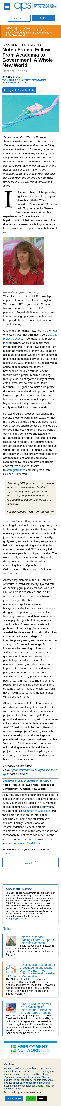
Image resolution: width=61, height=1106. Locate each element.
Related (9, 928)
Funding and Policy (20, 80)
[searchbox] (19, 18)
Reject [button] (42, 1098)
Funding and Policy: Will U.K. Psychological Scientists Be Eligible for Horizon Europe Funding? (36, 1008)
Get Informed (39, 80)
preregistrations (15, 470)
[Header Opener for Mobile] (7, 6)
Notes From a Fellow (14, 83)
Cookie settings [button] (14, 1098)
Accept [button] (31, 1098)
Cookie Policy (43, 1085)
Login (42, 18)
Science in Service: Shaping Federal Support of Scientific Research (37, 939)
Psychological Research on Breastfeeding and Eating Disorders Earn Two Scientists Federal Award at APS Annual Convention (30, 970)
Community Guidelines (37, 810)
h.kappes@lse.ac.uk (16, 918)
